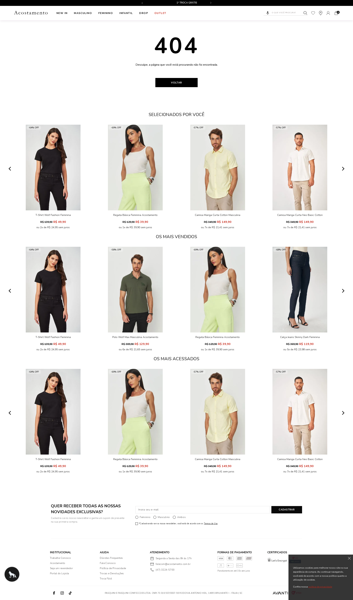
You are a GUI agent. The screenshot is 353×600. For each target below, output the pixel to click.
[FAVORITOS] (313, 13)
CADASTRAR (287, 509)
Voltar (176, 82)
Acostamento (57, 563)
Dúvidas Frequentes (111, 558)
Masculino (83, 13)
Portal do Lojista (59, 573)
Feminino (105, 13)
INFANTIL (126, 13)
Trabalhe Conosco (60, 558)
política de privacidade (320, 586)
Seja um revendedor (61, 568)
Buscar (305, 13)
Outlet (160, 13)
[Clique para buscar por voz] (267, 13)
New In (61, 13)
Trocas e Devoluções (112, 573)
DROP (143, 13)
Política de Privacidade (113, 568)
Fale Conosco (108, 563)
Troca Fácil (106, 578)
